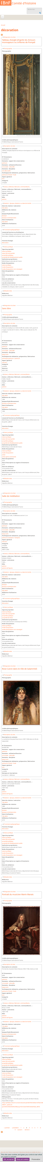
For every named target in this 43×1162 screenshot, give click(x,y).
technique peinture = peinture (11, 358)
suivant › (20, 1130)
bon (3, 179)
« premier (7, 1128)
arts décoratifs (6, 171)
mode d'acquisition (7, 267)
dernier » (27, 1130)
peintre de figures (7, 568)
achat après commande (9, 457)
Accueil (3, 25)
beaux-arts (5, 354)
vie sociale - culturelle (8, 167)
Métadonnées (8, 291)
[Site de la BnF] (5, 3)
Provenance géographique (12, 229)
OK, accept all (9, 1159)
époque (4, 216)
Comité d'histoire (24, 3)
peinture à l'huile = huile (9, 175)
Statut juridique (8, 247)
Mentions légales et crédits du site (30, 1152)
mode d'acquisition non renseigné (12, 269)
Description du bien (9, 146)
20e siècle (5, 208)
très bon (4, 362)
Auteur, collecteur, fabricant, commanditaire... (17, 187)
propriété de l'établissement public (12, 257)
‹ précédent (15, 1128)
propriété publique (7, 255)
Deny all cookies (22, 1159)
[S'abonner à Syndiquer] (2, 35)
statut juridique (6, 251)
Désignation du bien (10, 37)
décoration (5, 243)
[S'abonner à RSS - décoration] (2, 1132)
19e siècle (5, 802)
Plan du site (4, 1152)
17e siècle (5, 1026)
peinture (4, 163)
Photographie (8, 48)
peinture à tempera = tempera (11, 538)
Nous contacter (13, 1152)
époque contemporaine (9, 218)
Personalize (36, 1159)
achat (3, 455)
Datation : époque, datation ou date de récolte (17, 203)
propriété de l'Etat (7, 618)
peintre (4, 199)
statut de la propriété (8, 253)
